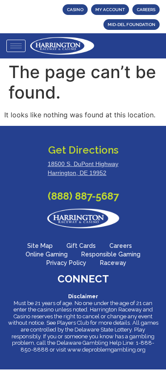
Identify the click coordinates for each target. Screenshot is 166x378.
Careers (120, 245)
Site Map (40, 245)
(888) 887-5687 (83, 196)
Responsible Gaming (110, 254)
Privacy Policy (66, 262)
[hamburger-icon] (16, 46)
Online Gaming (47, 254)
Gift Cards (81, 245)
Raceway (113, 262)
